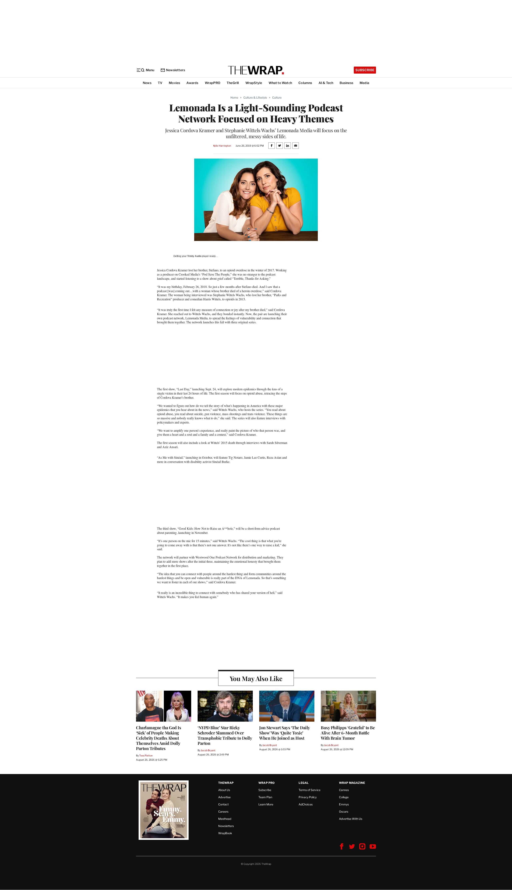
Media (364, 83)
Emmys (344, 804)
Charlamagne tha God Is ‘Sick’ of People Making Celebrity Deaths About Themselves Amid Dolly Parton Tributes (158, 738)
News (147, 83)
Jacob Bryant (208, 750)
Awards (192, 83)
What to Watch (280, 83)
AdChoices (306, 804)
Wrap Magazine (352, 782)
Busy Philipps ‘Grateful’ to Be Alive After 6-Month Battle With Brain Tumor (348, 732)
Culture (277, 97)
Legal (304, 782)
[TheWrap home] (256, 70)
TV (160, 83)
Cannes (344, 790)
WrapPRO (212, 83)
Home (234, 97)
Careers (223, 811)
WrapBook (225, 833)
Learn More (265, 804)
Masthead (224, 818)
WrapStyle (253, 83)
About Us (224, 790)
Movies (174, 83)
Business (346, 83)
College (344, 797)
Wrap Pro (266, 782)
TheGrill (233, 83)
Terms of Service (309, 790)
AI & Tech (326, 83)
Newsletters (175, 70)
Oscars (343, 811)
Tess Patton (146, 755)
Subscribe (364, 70)
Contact (223, 804)
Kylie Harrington (222, 145)
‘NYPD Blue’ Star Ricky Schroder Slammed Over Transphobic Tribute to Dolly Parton (225, 735)
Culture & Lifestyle (255, 97)
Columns (305, 83)
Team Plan (265, 797)
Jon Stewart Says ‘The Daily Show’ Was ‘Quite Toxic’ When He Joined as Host (284, 732)
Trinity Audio (194, 256)
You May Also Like (256, 678)
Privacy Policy (308, 797)
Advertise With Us (350, 818)
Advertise (224, 797)
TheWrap (226, 782)
